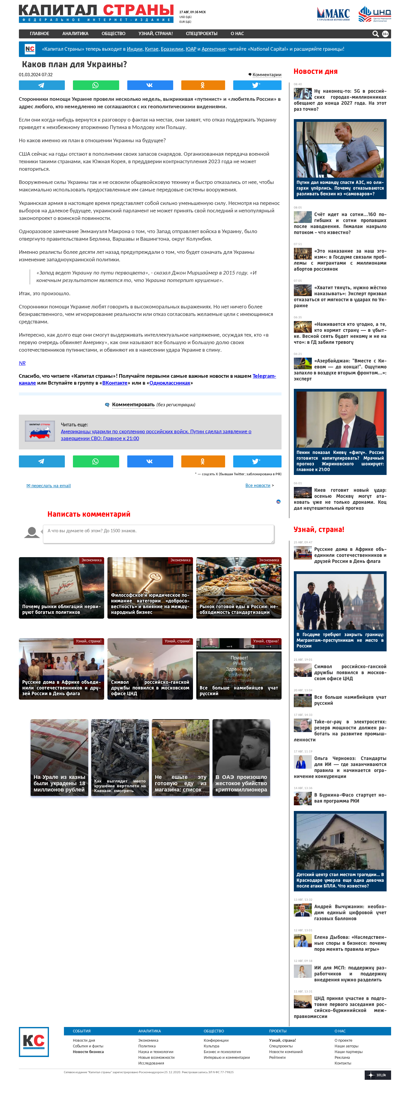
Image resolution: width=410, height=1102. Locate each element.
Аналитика (75, 34)
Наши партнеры (349, 1052)
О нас (237, 34)
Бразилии (172, 49)
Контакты (343, 1063)
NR (22, 363)
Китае (151, 49)
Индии (135, 49)
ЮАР (191, 49)
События (82, 1031)
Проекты (278, 1031)
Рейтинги (277, 1057)
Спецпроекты (202, 34)
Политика (147, 1046)
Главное (39, 34)
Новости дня (316, 71)
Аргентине (214, 49)
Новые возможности (156, 1057)
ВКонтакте (115, 383)
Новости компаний (286, 1052)
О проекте (343, 1040)
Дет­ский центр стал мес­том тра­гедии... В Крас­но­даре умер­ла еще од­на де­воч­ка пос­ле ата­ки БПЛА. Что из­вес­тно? (340, 880)
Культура (211, 1046)
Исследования (151, 1063)
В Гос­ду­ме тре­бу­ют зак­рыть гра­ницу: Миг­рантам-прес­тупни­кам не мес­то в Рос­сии (340, 640)
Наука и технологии (155, 1052)
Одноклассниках (169, 383)
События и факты (88, 1046)
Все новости (258, 485)
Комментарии (267, 75)
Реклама (342, 1057)
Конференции (216, 1040)
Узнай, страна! (156, 34)
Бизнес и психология (222, 1052)
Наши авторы (346, 1046)
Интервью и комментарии (227, 1057)
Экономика (92, 560)
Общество (113, 34)
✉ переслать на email (48, 486)
